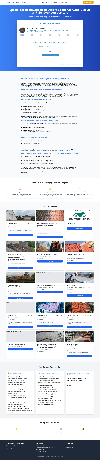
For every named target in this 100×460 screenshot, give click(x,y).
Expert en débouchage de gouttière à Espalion (48, 391)
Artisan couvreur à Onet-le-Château (45, 380)
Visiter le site (21, 235)
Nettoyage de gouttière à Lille (14, 393)
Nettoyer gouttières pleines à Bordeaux (16, 391)
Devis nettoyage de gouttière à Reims (16, 399)
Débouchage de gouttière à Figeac (74, 380)
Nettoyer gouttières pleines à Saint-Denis (17, 412)
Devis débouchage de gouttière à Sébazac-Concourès (49, 400)
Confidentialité (63, 64)
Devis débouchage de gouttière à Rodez (46, 376)
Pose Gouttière (64, 2)
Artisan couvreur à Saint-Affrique (45, 385)
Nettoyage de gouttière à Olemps (45, 398)
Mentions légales (69, 447)
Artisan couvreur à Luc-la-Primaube (45, 387)
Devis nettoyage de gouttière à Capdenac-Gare (48, 393)
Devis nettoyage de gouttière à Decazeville (47, 389)
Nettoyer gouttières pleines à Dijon (15, 404)
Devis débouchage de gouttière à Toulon (17, 397)
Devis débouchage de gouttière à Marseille (17, 378)
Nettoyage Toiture (45, 2)
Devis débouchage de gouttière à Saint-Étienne (18, 401)
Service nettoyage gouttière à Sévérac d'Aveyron (48, 395)
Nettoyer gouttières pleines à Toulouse (16, 382)
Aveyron (28, 75)
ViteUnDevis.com (72, 64)
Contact (67, 445)
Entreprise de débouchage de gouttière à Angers (18, 408)
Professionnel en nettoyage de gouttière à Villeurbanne (20, 410)
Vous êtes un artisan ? (78, 64)
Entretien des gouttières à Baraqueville (46, 404)
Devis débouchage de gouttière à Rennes (17, 395)
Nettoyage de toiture (40, 445)
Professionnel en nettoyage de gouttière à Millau (48, 378)
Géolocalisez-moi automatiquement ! (50, 55)
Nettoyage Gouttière (55, 2)
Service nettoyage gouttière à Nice (15, 384)
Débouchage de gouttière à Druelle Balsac (47, 402)
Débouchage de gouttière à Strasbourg (16, 389)
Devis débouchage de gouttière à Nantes (17, 386)
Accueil (23, 75)
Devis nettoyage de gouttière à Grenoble (17, 406)
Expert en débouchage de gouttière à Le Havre (18, 402)
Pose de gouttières (40, 449)
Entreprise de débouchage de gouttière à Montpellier (19, 388)
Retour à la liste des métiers (50, 60)
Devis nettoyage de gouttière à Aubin (46, 396)
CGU (59, 64)
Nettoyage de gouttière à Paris (14, 376)
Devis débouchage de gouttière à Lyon (16, 380)
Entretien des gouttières (41, 451)
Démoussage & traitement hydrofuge (44, 447)
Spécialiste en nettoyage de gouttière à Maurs (77, 382)
